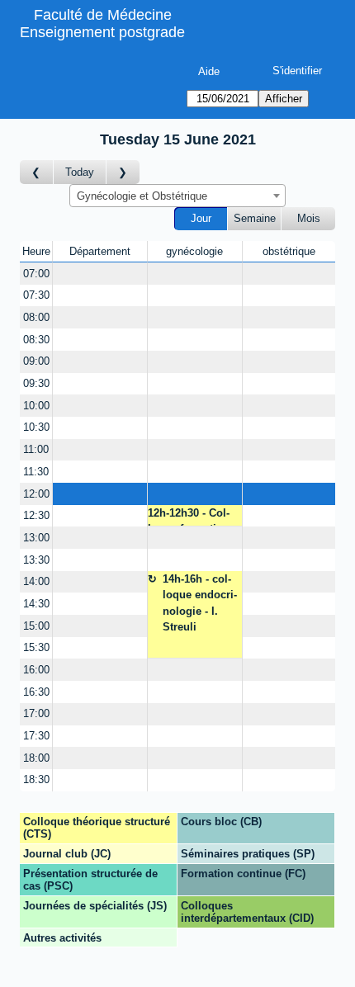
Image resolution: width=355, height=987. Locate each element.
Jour (201, 218)
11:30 (36, 471)
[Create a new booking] (100, 273)
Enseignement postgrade (102, 32)
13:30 (36, 560)
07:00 (36, 273)
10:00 (36, 405)
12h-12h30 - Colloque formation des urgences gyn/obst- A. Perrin (189, 517)
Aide (209, 71)
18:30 (36, 779)
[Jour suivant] (123, 172)
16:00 (36, 670)
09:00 (36, 361)
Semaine (255, 218)
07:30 (36, 295)
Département (99, 251)
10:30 (36, 427)
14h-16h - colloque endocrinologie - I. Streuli (200, 603)
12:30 (36, 515)
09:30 (36, 383)
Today (79, 172)
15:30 (36, 647)
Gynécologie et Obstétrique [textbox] (142, 196)
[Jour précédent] (37, 172)
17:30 (36, 736)
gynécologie (194, 251)
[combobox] (177, 195)
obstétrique (289, 251)
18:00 (36, 758)
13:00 (36, 537)
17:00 (36, 713)
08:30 (36, 339)
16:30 (36, 692)
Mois (308, 218)
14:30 (36, 603)
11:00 (36, 449)
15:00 (36, 626)
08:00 (36, 317)
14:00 (36, 581)
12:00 (36, 494)
